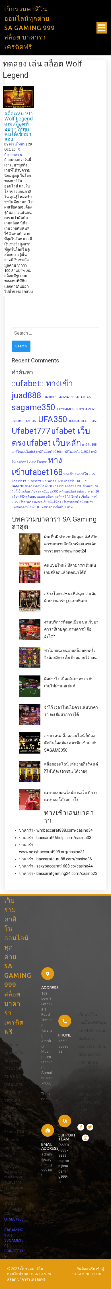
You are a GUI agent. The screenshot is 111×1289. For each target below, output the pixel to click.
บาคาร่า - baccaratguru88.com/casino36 (55, 859)
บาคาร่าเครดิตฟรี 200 (67, 486)
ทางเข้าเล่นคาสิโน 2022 (79, 474)
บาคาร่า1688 (54, 481)
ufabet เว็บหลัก (53, 443)
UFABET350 (89, 421)
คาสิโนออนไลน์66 (23, 452)
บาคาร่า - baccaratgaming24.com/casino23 (58, 873)
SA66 (61, 397)
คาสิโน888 (89, 445)
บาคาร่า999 (36, 481)
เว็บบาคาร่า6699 (30, 502)
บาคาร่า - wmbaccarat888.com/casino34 (56, 830)
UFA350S (74, 421)
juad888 (26, 395)
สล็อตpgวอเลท (35, 497)
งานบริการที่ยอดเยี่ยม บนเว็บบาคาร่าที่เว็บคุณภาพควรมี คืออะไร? (71, 629)
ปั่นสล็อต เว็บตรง (29, 491)
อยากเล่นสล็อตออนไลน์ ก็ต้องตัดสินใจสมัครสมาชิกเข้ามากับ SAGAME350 (71, 742)
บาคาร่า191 (20, 481)
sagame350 (33, 407)
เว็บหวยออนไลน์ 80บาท (77, 502)
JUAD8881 (49, 397)
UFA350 (52, 419)
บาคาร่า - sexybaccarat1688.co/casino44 (56, 866)
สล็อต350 (18, 497)
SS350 (16, 421)
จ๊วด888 (42, 462)
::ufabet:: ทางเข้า (42, 383)
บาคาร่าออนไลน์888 (38, 486)
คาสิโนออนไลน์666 (48, 452)
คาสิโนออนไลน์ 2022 (76, 452)
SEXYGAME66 (65, 409)
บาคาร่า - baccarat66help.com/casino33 (55, 837)
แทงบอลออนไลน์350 (25, 507)
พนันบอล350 (50, 491)
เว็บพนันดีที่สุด (52, 502)
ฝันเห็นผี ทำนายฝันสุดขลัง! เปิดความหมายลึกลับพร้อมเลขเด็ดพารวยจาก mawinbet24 (70, 544)
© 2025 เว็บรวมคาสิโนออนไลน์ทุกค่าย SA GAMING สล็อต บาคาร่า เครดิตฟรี (30, 1274)
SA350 (69, 397)
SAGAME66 (83, 397)
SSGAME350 (28, 421)
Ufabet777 (31, 431)
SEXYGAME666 (86, 409)
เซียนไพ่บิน (17, 144)
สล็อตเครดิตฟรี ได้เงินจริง (63, 497)
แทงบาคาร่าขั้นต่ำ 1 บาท (56, 507)
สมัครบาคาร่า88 (88, 491)
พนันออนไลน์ (67, 491)
